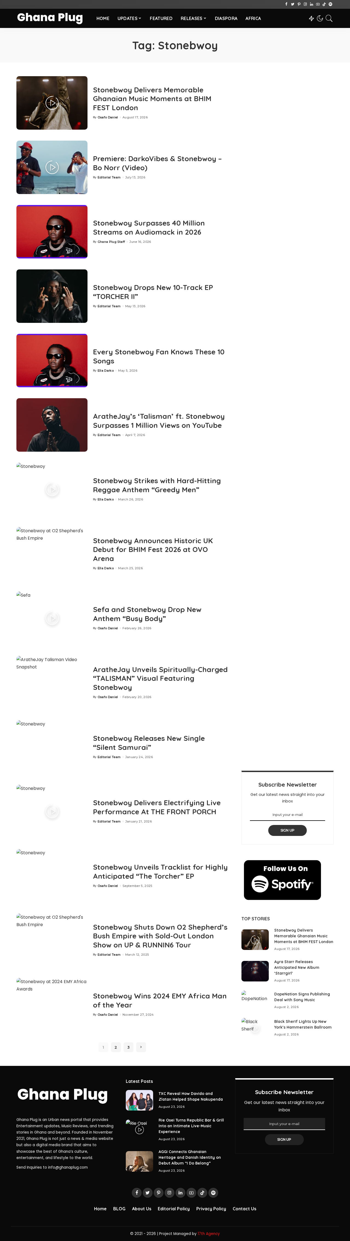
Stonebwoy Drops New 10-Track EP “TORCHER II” (153, 292)
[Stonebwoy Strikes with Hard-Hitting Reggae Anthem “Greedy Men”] (52, 489)
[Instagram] (305, 4)
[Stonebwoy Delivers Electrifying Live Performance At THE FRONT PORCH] (52, 811)
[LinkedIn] (311, 4)
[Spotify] (330, 4)
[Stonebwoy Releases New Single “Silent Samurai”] (52, 747)
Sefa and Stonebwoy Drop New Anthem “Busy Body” (147, 614)
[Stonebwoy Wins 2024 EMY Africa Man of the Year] (52, 1004)
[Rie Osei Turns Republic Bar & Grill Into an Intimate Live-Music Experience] (139, 1130)
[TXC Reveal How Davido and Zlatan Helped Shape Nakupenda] (139, 1100)
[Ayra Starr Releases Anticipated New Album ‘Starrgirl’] (255, 971)
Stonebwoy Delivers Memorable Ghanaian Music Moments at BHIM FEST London (152, 98)
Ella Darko (106, 370)
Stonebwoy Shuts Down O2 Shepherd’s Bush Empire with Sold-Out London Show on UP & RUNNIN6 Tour (160, 936)
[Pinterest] (299, 4)
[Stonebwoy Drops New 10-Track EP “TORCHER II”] (52, 296)
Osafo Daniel (108, 117)
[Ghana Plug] (52, 18)
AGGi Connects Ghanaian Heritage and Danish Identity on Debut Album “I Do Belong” (190, 1157)
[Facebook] (286, 4)
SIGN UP (288, 830)
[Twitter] (293, 4)
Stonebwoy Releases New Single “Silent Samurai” (149, 743)
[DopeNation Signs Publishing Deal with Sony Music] (255, 1000)
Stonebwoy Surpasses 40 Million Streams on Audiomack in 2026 (149, 227)
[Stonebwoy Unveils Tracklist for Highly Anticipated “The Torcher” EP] (52, 876)
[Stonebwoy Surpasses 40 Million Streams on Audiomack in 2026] (52, 231)
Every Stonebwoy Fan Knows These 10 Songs (158, 356)
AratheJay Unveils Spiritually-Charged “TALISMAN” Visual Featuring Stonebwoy (160, 678)
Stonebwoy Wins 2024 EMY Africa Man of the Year (160, 1000)
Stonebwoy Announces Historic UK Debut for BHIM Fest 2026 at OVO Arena (153, 549)
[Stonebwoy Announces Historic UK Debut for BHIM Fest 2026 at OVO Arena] (52, 553)
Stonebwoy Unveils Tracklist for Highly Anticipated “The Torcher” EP (160, 872)
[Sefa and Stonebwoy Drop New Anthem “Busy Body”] (52, 618)
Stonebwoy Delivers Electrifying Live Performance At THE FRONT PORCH (157, 807)
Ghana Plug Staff (111, 241)
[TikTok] (324, 4)
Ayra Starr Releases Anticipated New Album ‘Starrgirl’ (296, 967)
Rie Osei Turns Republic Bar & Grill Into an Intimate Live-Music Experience (191, 1126)
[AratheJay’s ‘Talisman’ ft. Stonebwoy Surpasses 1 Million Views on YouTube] (52, 425)
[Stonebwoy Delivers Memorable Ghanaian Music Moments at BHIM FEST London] (52, 103)
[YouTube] (318, 4)
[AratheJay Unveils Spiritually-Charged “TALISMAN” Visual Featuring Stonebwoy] (52, 682)
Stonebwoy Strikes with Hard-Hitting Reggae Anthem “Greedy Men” (157, 485)
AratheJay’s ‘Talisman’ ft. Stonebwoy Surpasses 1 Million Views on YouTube (159, 421)
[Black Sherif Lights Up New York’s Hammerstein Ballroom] (255, 1028)
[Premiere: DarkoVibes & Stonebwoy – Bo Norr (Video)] (52, 167)
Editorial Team (109, 177)
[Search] (329, 18)
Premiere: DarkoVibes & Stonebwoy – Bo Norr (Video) (157, 163)
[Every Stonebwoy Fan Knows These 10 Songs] (52, 360)
